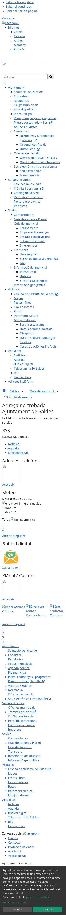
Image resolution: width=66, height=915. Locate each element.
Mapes (12, 773)
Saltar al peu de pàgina (22, 11)
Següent (19, 536)
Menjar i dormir (19, 795)
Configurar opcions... (15, 902)
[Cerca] (50, 76)
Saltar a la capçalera (20, 2)
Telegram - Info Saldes (23, 817)
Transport (15, 751)
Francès (19, 49)
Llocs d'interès (18, 782)
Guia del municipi (42, 391)
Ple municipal (17, 672)
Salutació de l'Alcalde (22, 650)
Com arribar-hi (18, 738)
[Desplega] (23, 391)
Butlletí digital (17, 813)
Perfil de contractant (22, 721)
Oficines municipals (21, 708)
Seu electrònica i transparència (29, 699)
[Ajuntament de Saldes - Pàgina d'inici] (25, 68)
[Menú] (4, 83)
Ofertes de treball (20, 694)
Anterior (8, 536)
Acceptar (47, 909)
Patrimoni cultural (20, 791)
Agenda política (19, 668)
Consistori (15, 655)
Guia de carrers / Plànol (24, 743)
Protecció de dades (21, 847)
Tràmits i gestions (20, 712)
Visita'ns (8, 765)
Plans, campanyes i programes (29, 677)
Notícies (13, 444)
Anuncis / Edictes (20, 686)
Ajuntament (10, 646)
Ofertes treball (18, 453)
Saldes (15, 391)
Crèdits (13, 838)
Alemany (20, 45)
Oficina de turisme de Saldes (28, 769)
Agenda (13, 448)
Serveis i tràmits (13, 703)
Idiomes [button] (13, 27)
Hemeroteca (16, 826)
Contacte (8, 18)
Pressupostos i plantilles (25, 681)
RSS (10, 822)
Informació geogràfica (23, 760)
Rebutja (17, 909)
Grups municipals (20, 664)
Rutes (12, 787)
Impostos (14, 730)
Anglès (18, 41)
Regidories (15, 659)
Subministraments (19, 397)
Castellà (19, 36)
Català (18, 32)
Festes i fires (16, 778)
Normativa (15, 690)
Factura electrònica (21, 725)
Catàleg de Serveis (20, 716)
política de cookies (37, 897)
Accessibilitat (17, 856)
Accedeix (8, 485)
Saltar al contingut (18, 7)
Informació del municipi (24, 756)
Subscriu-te (10, 568)
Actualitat (8, 800)
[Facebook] (10, 23)
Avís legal (14, 851)
